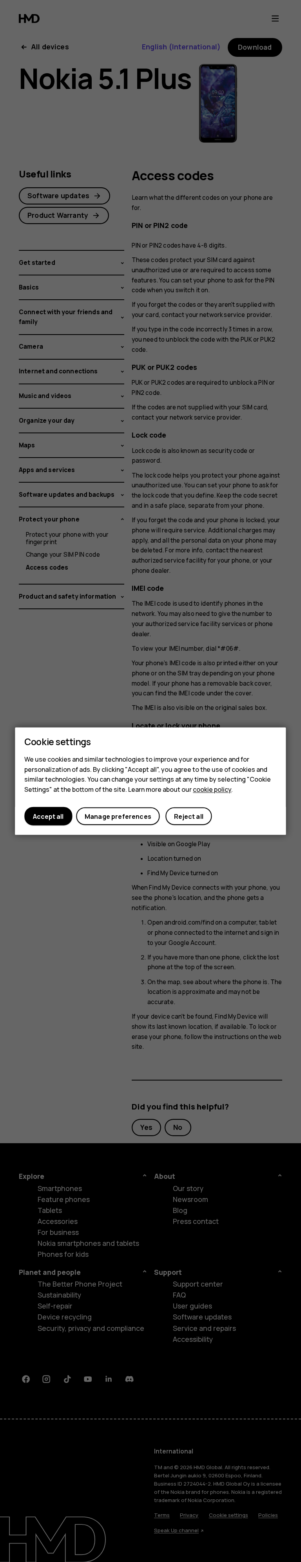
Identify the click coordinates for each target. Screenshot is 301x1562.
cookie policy (212, 789)
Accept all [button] (48, 816)
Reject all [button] (188, 816)
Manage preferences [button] (118, 816)
